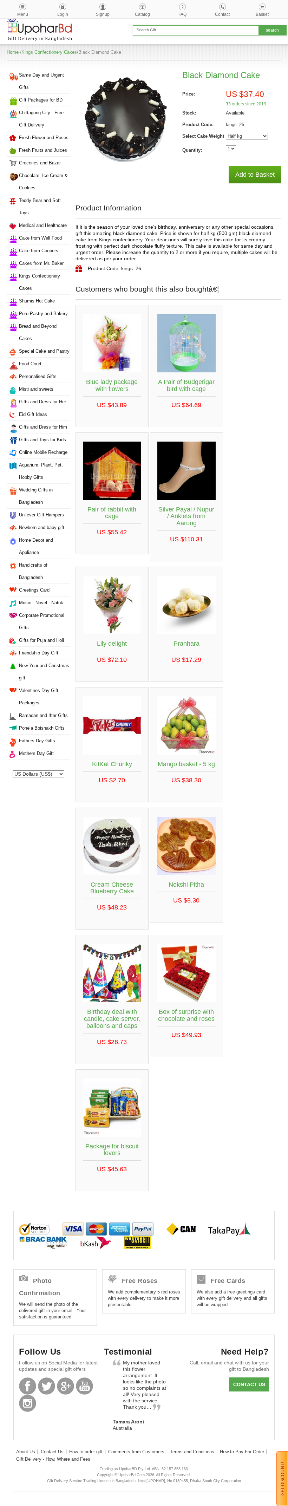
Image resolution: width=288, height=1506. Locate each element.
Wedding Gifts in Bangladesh (36, 496)
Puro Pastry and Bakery (43, 313)
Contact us (249, 1384)
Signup (103, 14)
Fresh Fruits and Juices (43, 150)
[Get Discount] (282, 1478)
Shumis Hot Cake (37, 301)
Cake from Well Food (40, 238)
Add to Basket (255, 174)
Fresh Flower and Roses (43, 137)
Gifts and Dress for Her (42, 401)
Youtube (84, 1386)
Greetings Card (34, 590)
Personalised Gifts (38, 376)
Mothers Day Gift (36, 753)
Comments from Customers (136, 1451)
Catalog (142, 14)
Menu (22, 14)
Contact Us (52, 1451)
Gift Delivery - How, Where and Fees (53, 1459)
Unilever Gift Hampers (41, 514)
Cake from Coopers (38, 250)
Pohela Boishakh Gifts (42, 728)
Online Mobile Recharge (43, 452)
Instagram (27, 1403)
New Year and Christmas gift (44, 671)
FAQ (182, 14)
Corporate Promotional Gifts (41, 621)
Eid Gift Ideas (33, 414)
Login (62, 14)
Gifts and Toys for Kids (42, 439)
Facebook (27, 1386)
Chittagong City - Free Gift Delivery (41, 119)
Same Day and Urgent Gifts (41, 81)
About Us (25, 1451)
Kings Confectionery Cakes (49, 52)
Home (13, 52)
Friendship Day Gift (38, 653)
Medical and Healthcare (43, 225)
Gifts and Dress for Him (43, 427)
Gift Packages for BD (41, 100)
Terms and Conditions (192, 1451)
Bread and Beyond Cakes (38, 332)
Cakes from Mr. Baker (41, 263)
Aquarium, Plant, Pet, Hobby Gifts (41, 471)
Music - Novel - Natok (41, 602)
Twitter (46, 1386)
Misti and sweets (36, 389)
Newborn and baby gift (41, 527)
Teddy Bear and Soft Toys (40, 206)
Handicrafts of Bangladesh (33, 571)
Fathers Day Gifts (37, 740)
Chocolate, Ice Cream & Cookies (43, 181)
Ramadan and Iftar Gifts (43, 715)
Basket (262, 14)
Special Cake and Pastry (44, 351)
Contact (222, 14)
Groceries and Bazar (40, 162)
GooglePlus (65, 1386)
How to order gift (86, 1451)
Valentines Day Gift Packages (38, 696)
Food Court (30, 363)
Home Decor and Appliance (36, 546)
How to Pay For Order (242, 1451)
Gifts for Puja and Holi (41, 640)
